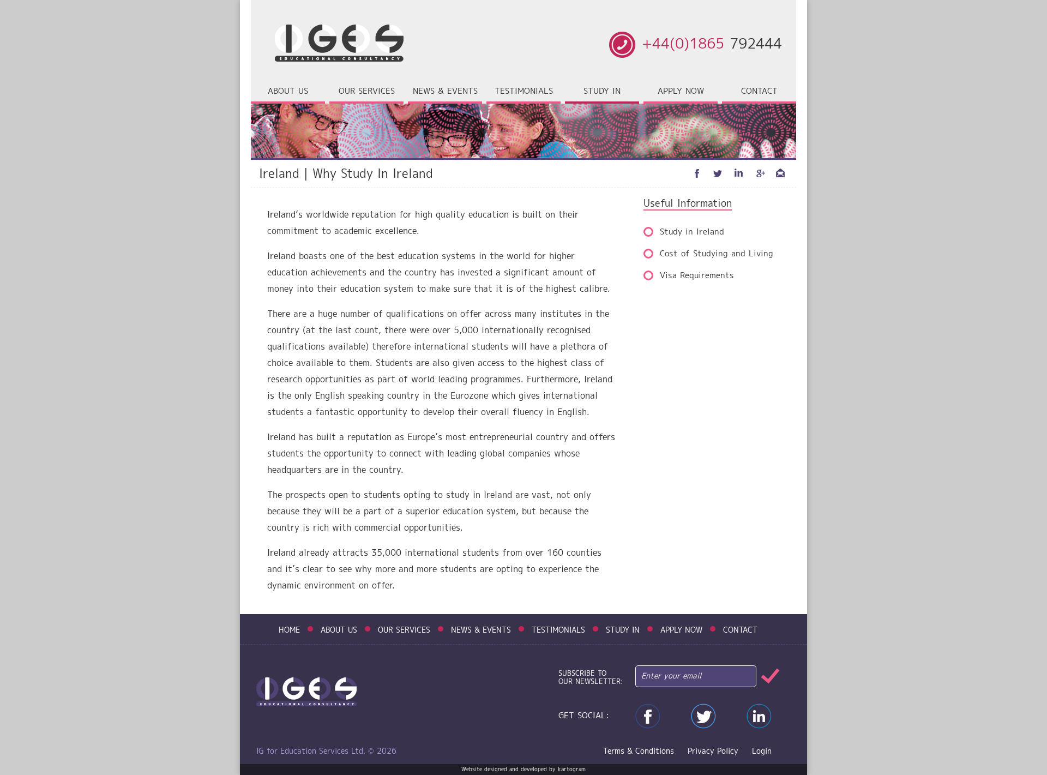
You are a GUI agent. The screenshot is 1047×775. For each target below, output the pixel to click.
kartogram (572, 769)
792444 (712, 45)
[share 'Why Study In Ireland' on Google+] (759, 173)
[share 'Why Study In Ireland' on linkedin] (739, 173)
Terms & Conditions (638, 751)
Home (289, 630)
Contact (759, 92)
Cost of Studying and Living (716, 254)
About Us (339, 630)
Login (762, 751)
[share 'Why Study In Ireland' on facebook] (697, 173)
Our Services (404, 630)
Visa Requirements (697, 276)
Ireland (281, 174)
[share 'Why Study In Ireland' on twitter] (718, 173)
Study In (623, 630)
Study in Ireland (692, 232)
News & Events (445, 92)
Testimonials (524, 92)
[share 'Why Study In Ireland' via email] (780, 173)
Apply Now (681, 92)
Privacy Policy (713, 751)
